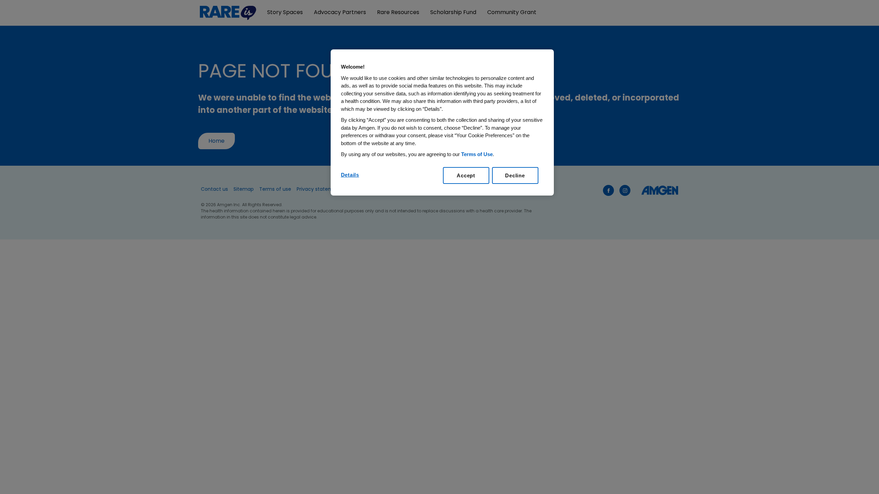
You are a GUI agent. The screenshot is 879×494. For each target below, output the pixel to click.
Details (350, 175)
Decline (515, 175)
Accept (466, 175)
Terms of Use (477, 154)
